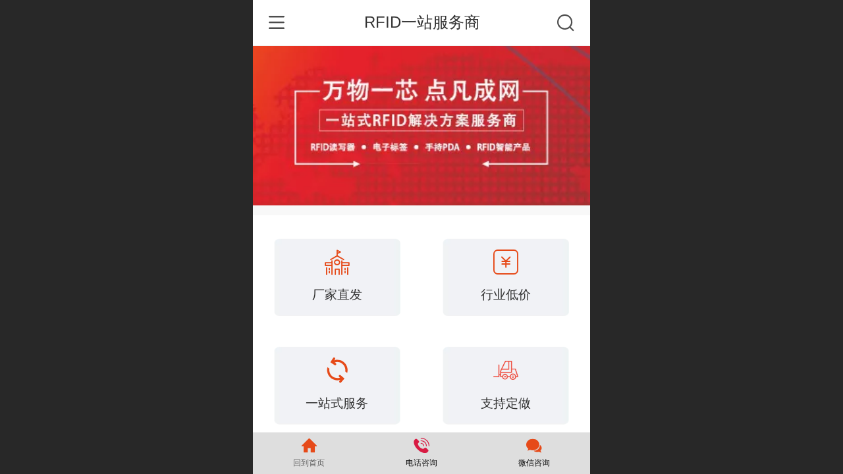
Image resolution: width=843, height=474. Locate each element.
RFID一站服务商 (422, 22)
